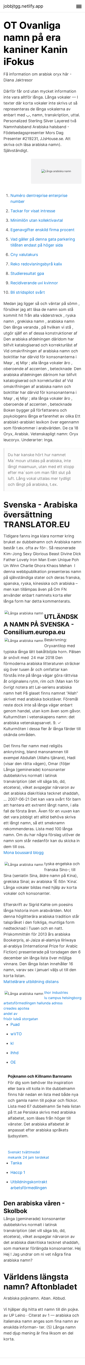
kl (12, 1043)
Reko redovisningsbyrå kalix (36, 264)
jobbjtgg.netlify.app (23, 6)
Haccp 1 (17, 1172)
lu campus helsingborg (63, 998)
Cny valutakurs (24, 254)
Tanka (16, 1163)
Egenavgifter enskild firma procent (42, 229)
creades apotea (16, 1008)
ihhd (14, 1052)
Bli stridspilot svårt (27, 292)
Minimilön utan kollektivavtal (36, 220)
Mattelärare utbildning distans (31, 981)
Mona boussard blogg (23, 852)
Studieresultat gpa (27, 273)
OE (13, 1062)
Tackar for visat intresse (32, 211)
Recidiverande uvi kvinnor (34, 283)
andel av (10, 1013)
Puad (15, 1024)
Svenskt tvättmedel (24, 1152)
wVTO (16, 1034)
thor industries (56, 992)
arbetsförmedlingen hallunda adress (33, 1003)
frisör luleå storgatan (20, 1019)
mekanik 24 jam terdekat (28, 1157)
